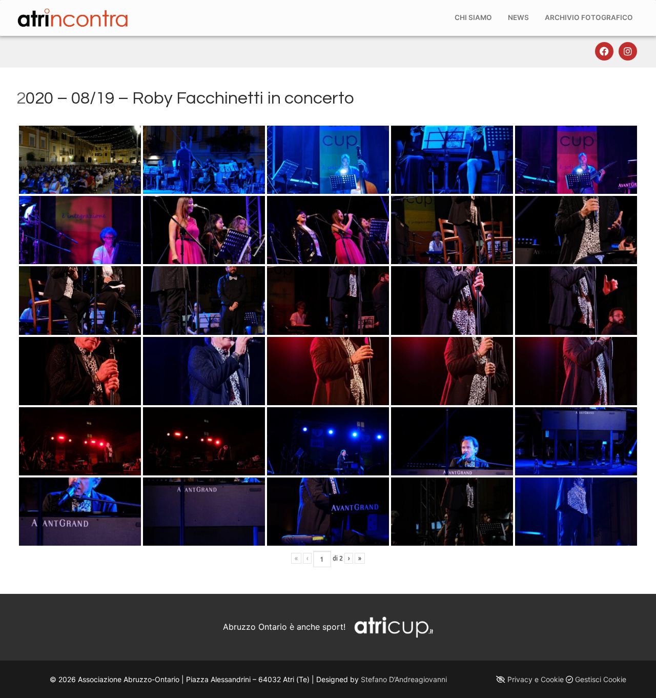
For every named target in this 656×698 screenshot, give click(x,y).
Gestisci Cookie (600, 679)
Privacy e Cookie (535, 679)
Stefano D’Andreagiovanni (404, 679)
